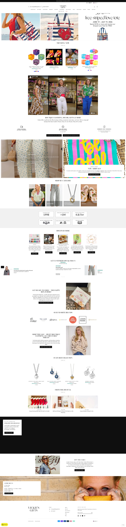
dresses (98, 170)
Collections (45, 9)
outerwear (102, 170)
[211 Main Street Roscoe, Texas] (63, 488)
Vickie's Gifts (63, 7)
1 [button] (59, 40)
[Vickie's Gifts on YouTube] (82, 515)
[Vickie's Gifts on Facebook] (80, 515)
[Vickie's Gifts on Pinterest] (84, 515)
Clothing (56, 9)
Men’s (74, 9)
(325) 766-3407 (46, 6)
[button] (34, 68)
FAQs (66, 513)
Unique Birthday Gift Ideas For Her (86, 411)
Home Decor (79, 9)
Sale (66, 11)
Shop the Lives (61, 11)
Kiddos (89, 9)
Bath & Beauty (68, 9)
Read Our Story (80, 470)
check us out (9, 432)
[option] (63, 1)
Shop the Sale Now (46, 346)
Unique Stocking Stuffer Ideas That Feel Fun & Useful (39, 411)
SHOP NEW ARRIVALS (94, 174)
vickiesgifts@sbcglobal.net (36, 6)
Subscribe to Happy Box (46, 302)
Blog (65, 515)
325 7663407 (53, 511)
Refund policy (67, 512)
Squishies (51, 9)
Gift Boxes (39, 9)
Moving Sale (33, 9)
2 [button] (67, 40)
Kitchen (84, 9)
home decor (71, 120)
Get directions (8, 493)
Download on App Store (54, 135)
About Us (66, 509)
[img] (63, 262)
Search (66, 507)
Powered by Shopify (37, 521)
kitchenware (74, 466)
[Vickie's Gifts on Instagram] (78, 515)
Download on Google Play (71, 135)
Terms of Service (67, 510)
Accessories (62, 9)
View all (63, 45)
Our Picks (93, 9)
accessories (88, 464)
